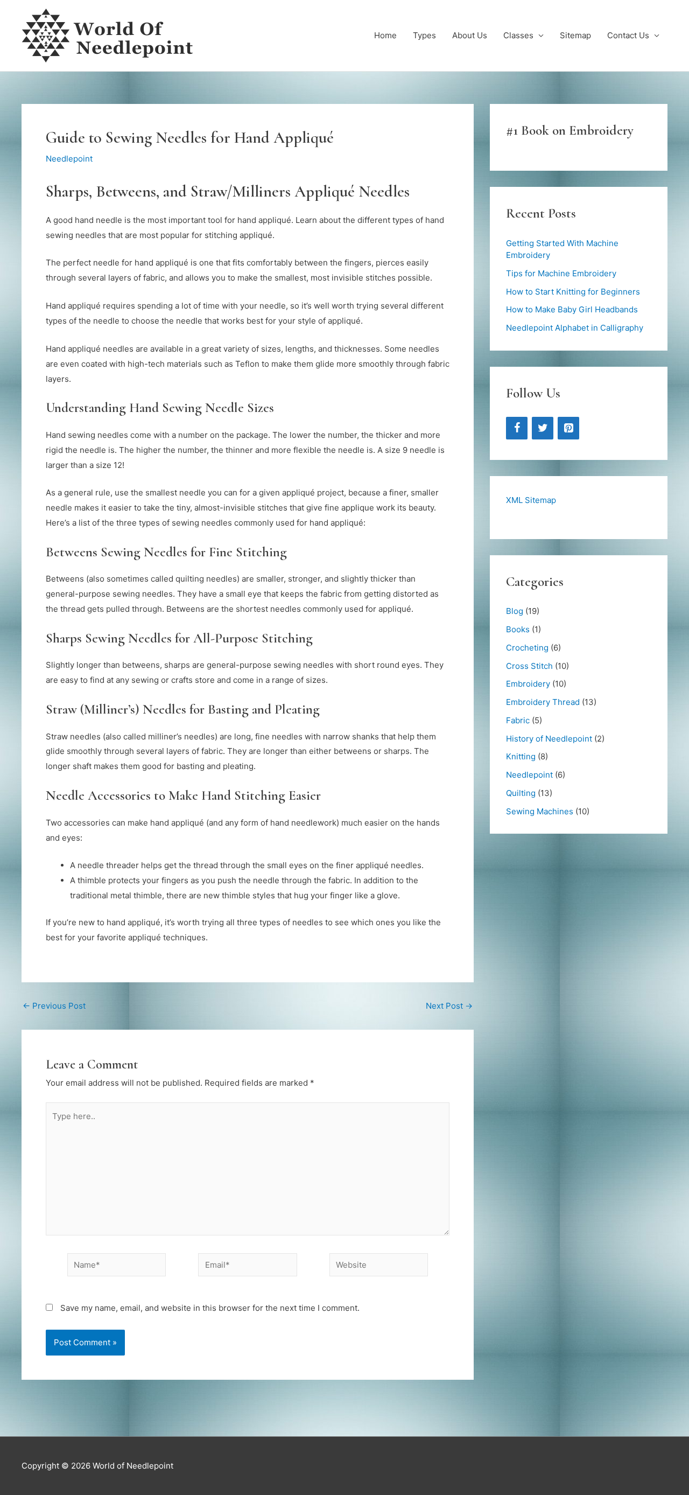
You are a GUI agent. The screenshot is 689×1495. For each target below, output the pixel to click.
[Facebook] (517, 428)
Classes (518, 35)
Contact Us (628, 35)
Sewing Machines (539, 811)
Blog (514, 611)
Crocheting (527, 647)
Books (518, 629)
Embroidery (528, 684)
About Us (469, 35)
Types (424, 35)
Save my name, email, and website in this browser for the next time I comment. (210, 1308)
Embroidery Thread (543, 702)
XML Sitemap (531, 500)
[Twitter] (542, 428)
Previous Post (54, 1006)
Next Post (449, 1006)
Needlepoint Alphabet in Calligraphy (574, 328)
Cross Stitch (529, 666)
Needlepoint (69, 158)
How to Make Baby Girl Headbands (572, 309)
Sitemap (575, 35)
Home (385, 35)
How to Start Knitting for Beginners (573, 292)
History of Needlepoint (549, 738)
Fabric (518, 720)
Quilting (521, 793)
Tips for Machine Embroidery (561, 273)
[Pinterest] (568, 428)
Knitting (521, 756)
